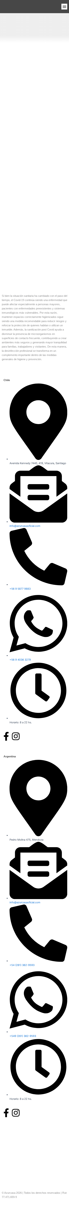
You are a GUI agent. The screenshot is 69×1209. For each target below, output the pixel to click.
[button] (64, 6)
